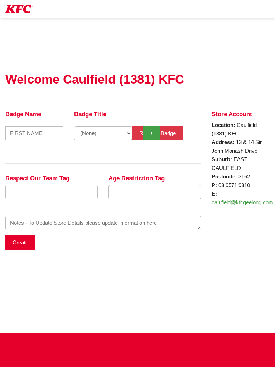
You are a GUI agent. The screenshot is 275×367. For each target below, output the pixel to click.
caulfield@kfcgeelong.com (242, 202)
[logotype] (19, 9)
